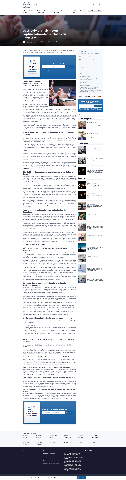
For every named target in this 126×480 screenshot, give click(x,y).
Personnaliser (91, 477)
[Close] (86, 230)
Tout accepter (81, 477)
